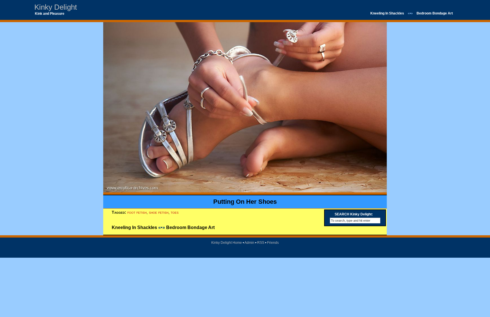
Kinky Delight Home (226, 243)
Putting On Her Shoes (245, 201)
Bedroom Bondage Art (435, 13)
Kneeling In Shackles (387, 13)
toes (175, 212)
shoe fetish (158, 212)
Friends (273, 243)
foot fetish (137, 212)
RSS (260, 243)
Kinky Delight (55, 7)
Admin (249, 243)
